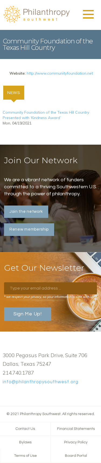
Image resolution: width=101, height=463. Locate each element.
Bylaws (25, 442)
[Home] (36, 21)
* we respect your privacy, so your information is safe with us (49, 297)
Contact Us (25, 429)
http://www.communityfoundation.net (60, 73)
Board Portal (76, 456)
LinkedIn (23, 394)
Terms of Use (25, 456)
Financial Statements (76, 429)
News (15, 92)
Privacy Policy (76, 442)
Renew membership (29, 229)
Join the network (26, 212)
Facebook (6, 394)
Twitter (14, 394)
